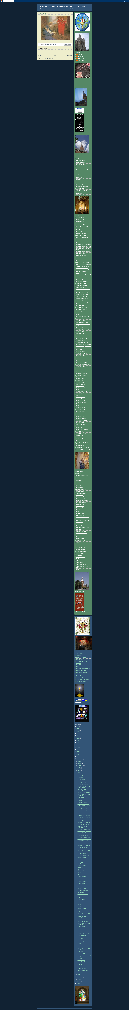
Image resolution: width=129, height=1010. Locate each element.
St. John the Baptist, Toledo (82, 342)
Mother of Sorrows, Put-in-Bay (82, 257)
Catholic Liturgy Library (81, 496)
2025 (78, 728)
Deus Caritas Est (80, 183)
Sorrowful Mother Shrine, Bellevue (83, 292)
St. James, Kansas (80, 331)
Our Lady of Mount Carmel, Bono (83, 269)
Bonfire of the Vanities (81, 657)
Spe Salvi (78, 179)
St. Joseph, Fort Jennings (82, 353)
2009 (78, 756)
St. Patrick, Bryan (80, 414)
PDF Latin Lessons (80, 535)
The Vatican (79, 156)
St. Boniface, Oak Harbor (81, 313)
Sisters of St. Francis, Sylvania (83, 289)
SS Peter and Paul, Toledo (82, 296)
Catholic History (79, 495)
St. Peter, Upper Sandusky (82, 429)
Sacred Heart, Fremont (81, 283)
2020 (78, 737)
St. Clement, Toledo (80, 320)
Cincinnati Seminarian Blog (82, 661)
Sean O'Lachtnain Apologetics (82, 547)
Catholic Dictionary (80, 491)
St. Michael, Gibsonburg (81, 405)
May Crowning (81, 892)
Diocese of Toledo (80, 504)
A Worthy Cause (81, 872)
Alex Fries (80, 54)
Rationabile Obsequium (81, 675)
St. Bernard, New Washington (82, 311)
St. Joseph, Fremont (80, 355)
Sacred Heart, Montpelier (81, 285)
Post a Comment (43, 50)
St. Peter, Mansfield (80, 427)
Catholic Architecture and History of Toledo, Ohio (62, 6)
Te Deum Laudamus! (80, 677)
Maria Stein (78, 523)
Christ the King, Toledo (81, 224)
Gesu (79, 897)
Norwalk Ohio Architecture (82, 670)
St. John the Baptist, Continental (83, 336)
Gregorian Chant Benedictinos (84, 792)
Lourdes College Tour (80, 518)
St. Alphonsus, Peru (80, 300)
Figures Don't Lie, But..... (83, 819)
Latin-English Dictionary (81, 515)
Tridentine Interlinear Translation (83, 190)
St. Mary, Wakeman (80, 398)
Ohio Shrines (79, 529)
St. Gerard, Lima (80, 325)
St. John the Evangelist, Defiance (83, 344)
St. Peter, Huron (79, 426)
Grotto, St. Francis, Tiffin (83, 921)
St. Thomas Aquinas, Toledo (82, 440)
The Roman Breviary (80, 558)
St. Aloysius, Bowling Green (82, 298)
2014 (78, 747)
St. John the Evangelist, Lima (82, 347)
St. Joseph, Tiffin (80, 368)
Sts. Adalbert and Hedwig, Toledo (83, 447)
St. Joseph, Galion (80, 357)
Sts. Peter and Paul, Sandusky (83, 449)
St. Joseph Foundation (81, 551)
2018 (78, 740)
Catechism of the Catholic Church (83, 166)
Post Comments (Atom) (49, 58)
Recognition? (78, 133)
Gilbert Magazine (80, 506)
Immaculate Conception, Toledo (83, 251)
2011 (78, 753)
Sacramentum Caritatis (81, 181)
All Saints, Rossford (80, 219)
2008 (78, 758)
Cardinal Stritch (81, 867)
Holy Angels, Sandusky (81, 235)
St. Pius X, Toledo (80, 431)
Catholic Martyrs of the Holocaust (83, 498)
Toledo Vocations (80, 562)
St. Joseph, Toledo (80, 370)
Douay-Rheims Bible (80, 162)
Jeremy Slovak (81, 58)
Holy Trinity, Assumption (81, 240)
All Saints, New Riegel (81, 217)
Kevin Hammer (81, 60)
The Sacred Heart (81, 779)
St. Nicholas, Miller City (81, 413)
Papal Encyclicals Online (81, 533)
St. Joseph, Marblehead (81, 359)
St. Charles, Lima (80, 318)
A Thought (80, 946)
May (79, 772)
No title (79, 901)
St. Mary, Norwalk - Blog (81, 391)
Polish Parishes (81, 797)
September (80, 765)
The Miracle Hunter (80, 557)
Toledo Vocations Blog (81, 564)
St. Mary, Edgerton (80, 384)
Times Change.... (81, 902)
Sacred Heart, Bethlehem (81, 281)
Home (55, 55)
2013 (78, 749)
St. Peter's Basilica (80, 188)
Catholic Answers (80, 485)
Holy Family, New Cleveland (82, 237)
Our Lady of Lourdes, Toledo (82, 266)
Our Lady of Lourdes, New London (83, 264)
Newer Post (40, 55)
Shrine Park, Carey (82, 935)
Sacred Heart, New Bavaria (82, 287)
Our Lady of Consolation (83, 784)
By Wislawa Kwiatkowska (83, 869)
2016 (78, 744)
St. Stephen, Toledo (80, 438)
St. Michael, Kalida (80, 409)
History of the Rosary (81, 511)
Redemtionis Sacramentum (82, 186)
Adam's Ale (78, 655)
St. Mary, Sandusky (80, 393)
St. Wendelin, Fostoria (81, 445)
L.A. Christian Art (80, 666)
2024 (78, 730)
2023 (78, 731)
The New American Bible (81, 158)
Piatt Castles (80, 951)
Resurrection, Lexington (81, 279)
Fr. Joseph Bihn (81, 820)
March (79, 976)
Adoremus (78, 473)
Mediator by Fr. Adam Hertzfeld (83, 668)
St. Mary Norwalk (81, 937)
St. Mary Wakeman (82, 908)
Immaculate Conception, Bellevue (83, 244)
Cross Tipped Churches (81, 502)
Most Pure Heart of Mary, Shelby (83, 255)
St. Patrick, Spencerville (81, 420)
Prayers (78, 536)
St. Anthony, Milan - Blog (81, 307)
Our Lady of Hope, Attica (81, 260)
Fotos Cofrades (79, 664)
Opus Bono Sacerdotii (81, 531)
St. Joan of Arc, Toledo (81, 335)
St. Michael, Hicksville (81, 407)
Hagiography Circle (80, 507)
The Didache (79, 555)
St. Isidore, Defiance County (82, 329)
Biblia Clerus (79, 482)
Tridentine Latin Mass (82, 870)
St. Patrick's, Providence (83, 968)
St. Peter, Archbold (80, 424)
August (79, 767)
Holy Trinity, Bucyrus (80, 242)
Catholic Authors (79, 487)
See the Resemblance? (83, 894)
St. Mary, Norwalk (80, 389)
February (80, 977)
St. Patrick (80, 906)
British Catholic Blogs (81, 484)
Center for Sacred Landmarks (82, 500)
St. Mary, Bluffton (80, 378)
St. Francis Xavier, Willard (82, 322)
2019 (78, 738)
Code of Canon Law (80, 168)
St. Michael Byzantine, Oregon (83, 400)
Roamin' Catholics (80, 538)
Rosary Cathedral (81, 773)
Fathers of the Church (81, 164)
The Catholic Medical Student (82, 679)
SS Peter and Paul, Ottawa (82, 294)
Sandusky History (80, 546)
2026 (78, 726)
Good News (80, 931)
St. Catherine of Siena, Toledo (82, 316)
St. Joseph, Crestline (80, 351)
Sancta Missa (79, 544)
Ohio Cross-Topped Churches (82, 527)
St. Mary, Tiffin (79, 395)
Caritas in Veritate (80, 184)
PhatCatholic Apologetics (81, 672)
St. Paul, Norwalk (80, 422)
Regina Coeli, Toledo (80, 278)
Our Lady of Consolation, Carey (83, 258)
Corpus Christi (81, 813)
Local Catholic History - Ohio (82, 517)
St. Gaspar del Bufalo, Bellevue (83, 324)
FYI (78, 874)
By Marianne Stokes (82, 853)
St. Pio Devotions (80, 553)
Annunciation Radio (80, 221)
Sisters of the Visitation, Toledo (83, 290)
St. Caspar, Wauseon (81, 314)
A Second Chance (80, 653)
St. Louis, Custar (80, 371)
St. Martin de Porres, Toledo (82, 373)
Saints (77, 542)
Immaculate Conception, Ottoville (83, 246)
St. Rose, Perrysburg (80, 437)
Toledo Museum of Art (81, 560)
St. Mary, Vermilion (80, 397)
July (79, 768)
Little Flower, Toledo (80, 253)
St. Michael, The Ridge (81, 411)
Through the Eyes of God (81, 681)
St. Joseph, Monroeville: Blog (82, 364)
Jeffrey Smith (81, 56)
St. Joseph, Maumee (80, 360)
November (80, 761)
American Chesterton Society (82, 475)
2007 (78, 981)
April (79, 974)
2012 (78, 751)
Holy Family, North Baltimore (82, 239)
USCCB (78, 569)
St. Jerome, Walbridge (81, 333)
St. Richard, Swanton (81, 433)
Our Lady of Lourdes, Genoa (82, 262)
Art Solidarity (79, 477)
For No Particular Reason (83, 970)
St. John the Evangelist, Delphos (83, 346)
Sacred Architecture (80, 540)
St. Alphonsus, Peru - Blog (82, 302)
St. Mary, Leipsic (80, 386)
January (80, 979)
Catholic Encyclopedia (81, 493)
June (79, 770)
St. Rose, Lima (79, 435)
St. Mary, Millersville (80, 387)
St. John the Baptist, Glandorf (82, 338)
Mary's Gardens (79, 525)
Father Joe (78, 663)
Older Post (69, 55)
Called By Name (79, 659)
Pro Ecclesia (79, 674)
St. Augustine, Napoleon (81, 309)
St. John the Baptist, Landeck (82, 340)
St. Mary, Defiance (80, 382)
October (80, 763)
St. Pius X (80, 904)
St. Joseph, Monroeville (81, 362)
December (80, 759)
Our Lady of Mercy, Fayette (82, 268)
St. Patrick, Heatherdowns (82, 416)
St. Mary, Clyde (79, 380)
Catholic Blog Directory (81, 489)
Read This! (80, 928)
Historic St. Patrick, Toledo (82, 233)
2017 (78, 742)
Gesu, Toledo (79, 231)
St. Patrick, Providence (81, 418)
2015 (78, 745)
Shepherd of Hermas (80, 549)
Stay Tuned (80, 777)
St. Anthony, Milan (80, 305)
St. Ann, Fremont (80, 303)
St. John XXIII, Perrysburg (82, 349)
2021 (78, 735)
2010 (78, 754)
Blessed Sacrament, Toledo (82, 223)
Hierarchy (78, 509)
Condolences (80, 972)
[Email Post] (62, 44)
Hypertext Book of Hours (81, 513)
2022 (78, 733)
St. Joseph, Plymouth (81, 366)
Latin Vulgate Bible (80, 160)
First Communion (81, 960)
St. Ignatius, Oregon (80, 327)
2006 (78, 983)
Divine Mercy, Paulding (81, 229)
